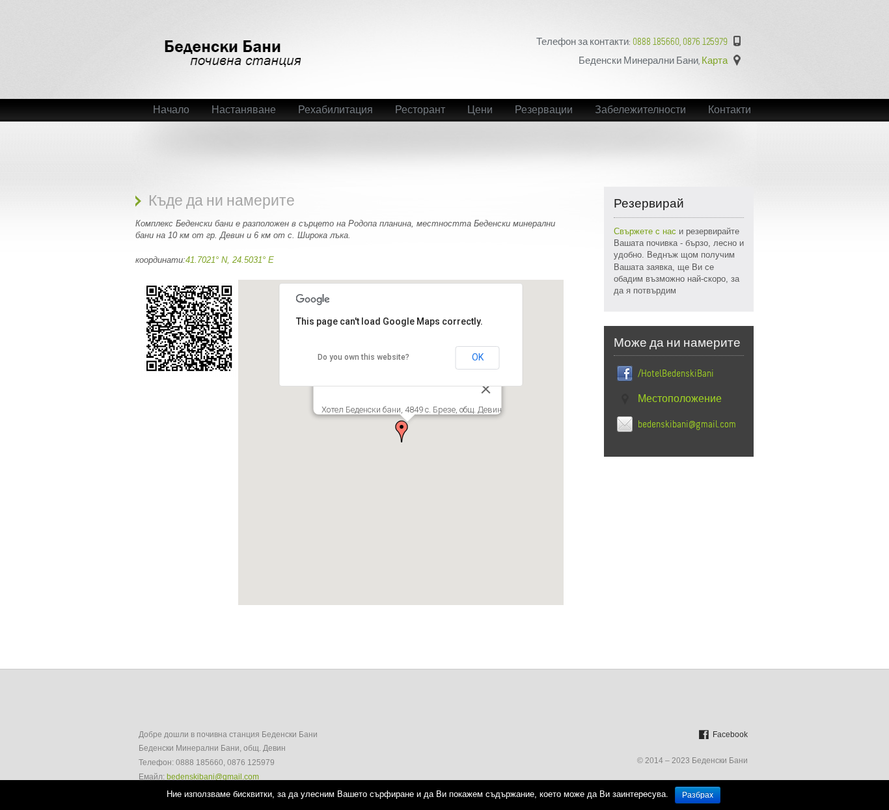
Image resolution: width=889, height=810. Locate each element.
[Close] (486, 389)
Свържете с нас (646, 231)
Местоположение (680, 399)
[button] (401, 431)
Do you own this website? (363, 357)
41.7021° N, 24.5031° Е (229, 260)
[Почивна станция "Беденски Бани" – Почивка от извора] (234, 66)
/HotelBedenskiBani (676, 373)
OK (478, 357)
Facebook (730, 734)
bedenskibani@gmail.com (687, 424)
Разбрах (697, 795)
